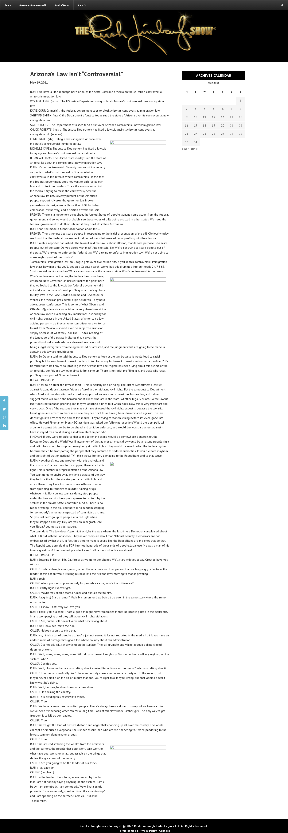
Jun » (194, 149)
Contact (164, 831)
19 (213, 125)
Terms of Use (127, 831)
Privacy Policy (148, 831)
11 (204, 117)
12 (213, 117)
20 (222, 125)
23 (186, 134)
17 (195, 125)
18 (204, 125)
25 (204, 134)
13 (222, 117)
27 (222, 134)
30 (186, 142)
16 (186, 125)
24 (195, 134)
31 (195, 142)
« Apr (185, 149)
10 (195, 117)
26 (213, 134)
